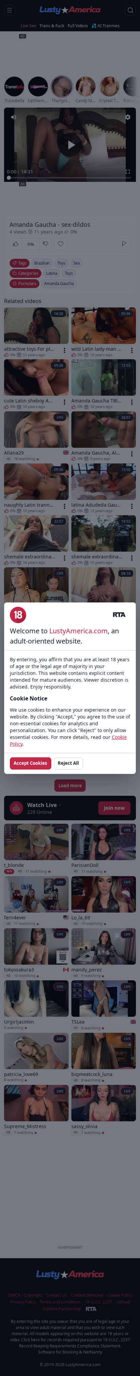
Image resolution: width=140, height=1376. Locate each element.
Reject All (68, 763)
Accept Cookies (30, 763)
